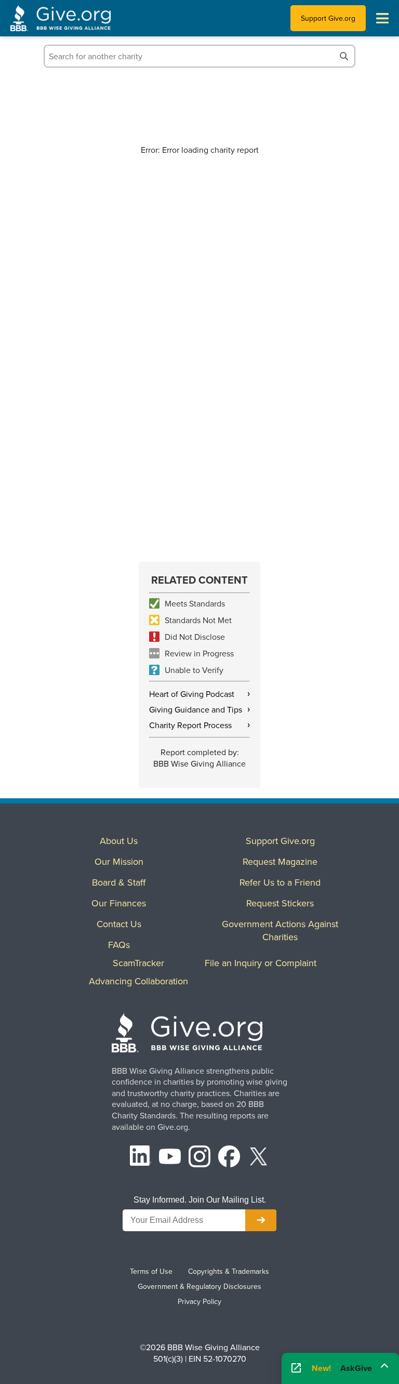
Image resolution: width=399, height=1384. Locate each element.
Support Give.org (328, 18)
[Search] (344, 56)
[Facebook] (229, 1157)
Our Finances (118, 903)
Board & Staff (118, 882)
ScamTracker (138, 962)
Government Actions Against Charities (280, 930)
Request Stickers (280, 903)
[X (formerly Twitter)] (259, 1157)
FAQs (119, 944)
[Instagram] (199, 1157)
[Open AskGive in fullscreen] (296, 1368)
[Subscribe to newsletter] (260, 1220)
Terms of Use (151, 1271)
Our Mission (119, 861)
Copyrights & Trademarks (228, 1271)
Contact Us (119, 923)
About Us (119, 840)
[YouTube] (170, 1157)
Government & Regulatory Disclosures (199, 1286)
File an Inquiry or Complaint (260, 962)
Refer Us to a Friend (280, 882)
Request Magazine (280, 861)
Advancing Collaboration (138, 980)
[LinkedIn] (141, 1157)
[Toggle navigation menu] (382, 18)
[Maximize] (384, 1364)
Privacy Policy (199, 1301)
